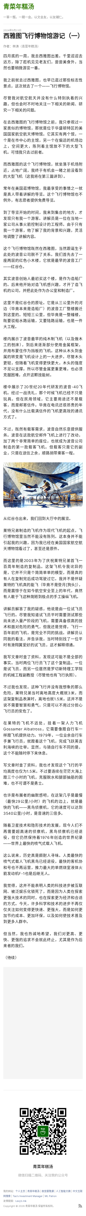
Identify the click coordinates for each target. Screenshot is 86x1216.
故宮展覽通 (48, 1191)
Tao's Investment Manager (28, 1196)
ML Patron (50, 1196)
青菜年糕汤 (18, 6)
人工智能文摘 (63, 1191)
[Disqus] (43, 1022)
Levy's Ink (20, 1200)
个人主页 (20, 1191)
